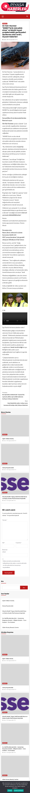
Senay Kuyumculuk (8, 467)
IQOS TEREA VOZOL (8, 438)
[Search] (27, 16)
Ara (2, 581)
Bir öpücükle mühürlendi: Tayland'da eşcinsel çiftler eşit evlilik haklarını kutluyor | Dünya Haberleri (13, 396)
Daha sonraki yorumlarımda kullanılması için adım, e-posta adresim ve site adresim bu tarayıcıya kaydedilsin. (14, 564)
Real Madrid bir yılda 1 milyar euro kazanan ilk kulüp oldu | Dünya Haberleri (16, 403)
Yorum (4, 520)
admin (5, 39)
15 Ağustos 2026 (11, 469)
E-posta (19, 542)
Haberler (5, 23)
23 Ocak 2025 (12, 39)
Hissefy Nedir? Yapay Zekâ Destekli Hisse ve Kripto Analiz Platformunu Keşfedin (14, 612)
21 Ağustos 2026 (11, 440)
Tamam (10, 790)
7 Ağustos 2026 (10, 500)
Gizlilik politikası (18, 790)
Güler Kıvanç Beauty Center (10, 627)
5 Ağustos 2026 (10, 752)
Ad (3, 542)
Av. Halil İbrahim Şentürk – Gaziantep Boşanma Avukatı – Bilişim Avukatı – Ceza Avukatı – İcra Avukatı (14, 620)
